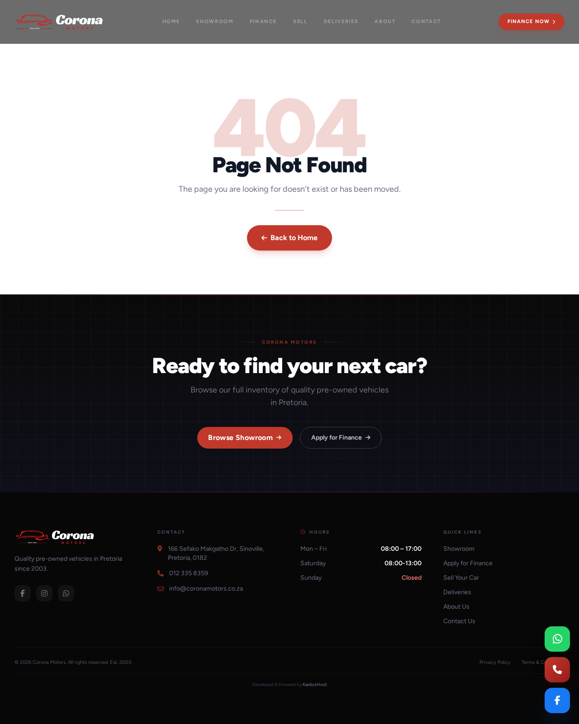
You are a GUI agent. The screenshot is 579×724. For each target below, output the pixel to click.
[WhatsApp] (66, 593)
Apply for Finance (336, 437)
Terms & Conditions (543, 662)
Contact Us (459, 621)
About (385, 21)
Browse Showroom (240, 437)
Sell (300, 21)
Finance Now (529, 21)
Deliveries (341, 21)
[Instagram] (44, 593)
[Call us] (557, 669)
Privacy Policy (495, 662)
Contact (426, 21)
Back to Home (294, 237)
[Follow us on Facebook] (557, 700)
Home (171, 21)
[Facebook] (22, 593)
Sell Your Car (461, 578)
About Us (456, 606)
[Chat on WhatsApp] (557, 639)
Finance (263, 21)
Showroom (214, 21)
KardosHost (315, 684)
